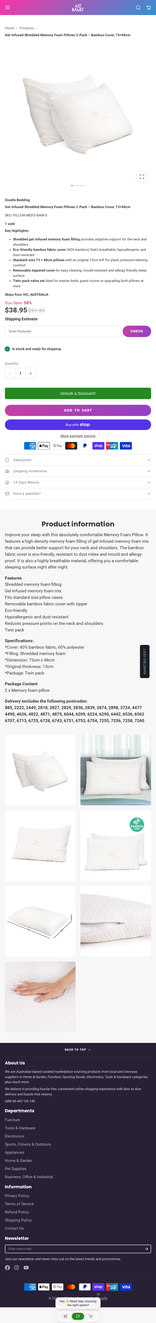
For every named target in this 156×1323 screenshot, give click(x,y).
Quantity (11, 364)
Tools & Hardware (20, 1128)
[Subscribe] (146, 1249)
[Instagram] (17, 1267)
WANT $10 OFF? (145, 662)
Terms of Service (19, 1204)
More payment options (78, 436)
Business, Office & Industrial (29, 1177)
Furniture (12, 1120)
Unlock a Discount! (78, 393)
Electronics (14, 1136)
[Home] (78, 7)
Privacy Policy (17, 1196)
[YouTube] (26, 1267)
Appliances (14, 1152)
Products (27, 28)
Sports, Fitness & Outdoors (28, 1144)
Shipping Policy (18, 1220)
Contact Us (14, 1228)
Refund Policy (17, 1212)
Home (9, 28)
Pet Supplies (15, 1169)
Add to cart (78, 410)
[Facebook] (7, 1267)
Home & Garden (18, 1160)
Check (136, 331)
